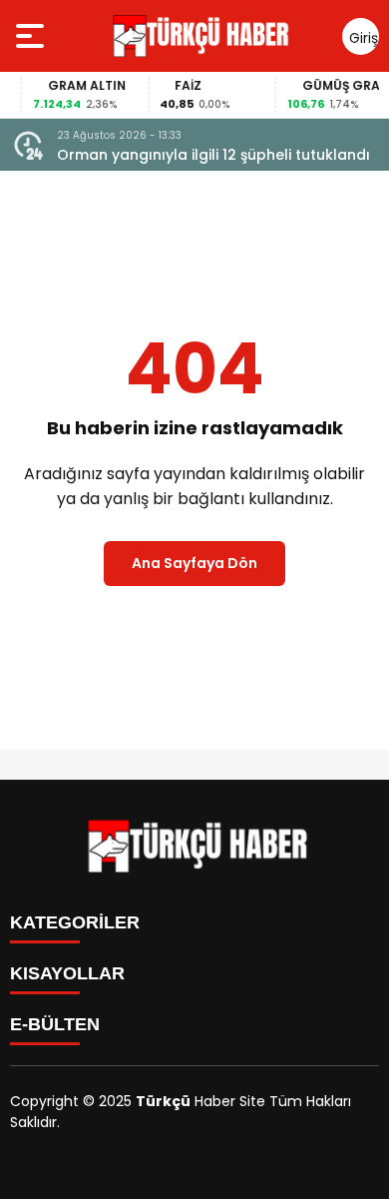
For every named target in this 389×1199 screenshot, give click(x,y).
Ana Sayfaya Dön (194, 563)
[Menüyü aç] (32, 36)
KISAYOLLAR (67, 973)
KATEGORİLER (75, 922)
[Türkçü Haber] (198, 36)
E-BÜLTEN (55, 1024)
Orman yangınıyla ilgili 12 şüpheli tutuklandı (213, 155)
